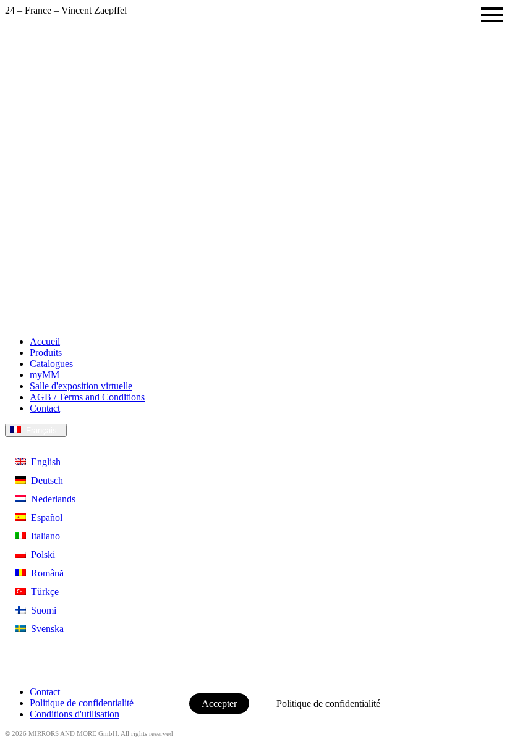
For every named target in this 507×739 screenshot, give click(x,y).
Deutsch (44, 480)
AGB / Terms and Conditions (87, 397)
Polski (40, 554)
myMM (44, 375)
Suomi (41, 610)
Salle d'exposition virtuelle (81, 386)
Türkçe (42, 591)
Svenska (45, 628)
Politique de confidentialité (328, 703)
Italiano (43, 536)
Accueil (45, 341)
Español (44, 517)
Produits (46, 352)
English (43, 462)
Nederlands (50, 499)
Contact (45, 408)
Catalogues (51, 363)
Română (45, 573)
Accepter (219, 703)
